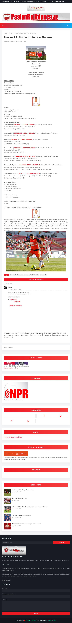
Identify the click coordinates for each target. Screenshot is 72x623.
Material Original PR (32, 275)
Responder (11, 297)
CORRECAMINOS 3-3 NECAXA (29, 165)
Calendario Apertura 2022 (29, 1)
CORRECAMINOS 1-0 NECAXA (24, 133)
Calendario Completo (11, 368)
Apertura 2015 (14, 275)
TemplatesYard (31, 620)
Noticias (16, 1)
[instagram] (11, 421)
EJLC (10, 287)
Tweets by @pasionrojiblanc (13, 437)
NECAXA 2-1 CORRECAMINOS (24, 124)
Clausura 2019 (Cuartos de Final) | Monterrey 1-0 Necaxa (30, 507)
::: (48, 1)
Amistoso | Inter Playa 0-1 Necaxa (22, 490)
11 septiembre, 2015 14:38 (15, 289)
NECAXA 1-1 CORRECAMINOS (21, 139)
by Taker (22, 275)
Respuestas (13, 300)
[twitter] (60, 416)
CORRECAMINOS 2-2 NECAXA (24, 156)
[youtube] (28, 421)
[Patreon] (11, 416)
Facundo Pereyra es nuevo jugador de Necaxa (26, 524)
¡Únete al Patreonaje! (57, 1)
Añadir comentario (15, 306)
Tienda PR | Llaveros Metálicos (21, 515)
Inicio (5, 33)
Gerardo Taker (9, 41)
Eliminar (18, 297)
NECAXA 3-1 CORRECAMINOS (29, 173)
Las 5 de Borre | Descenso (20, 498)
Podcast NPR (42, 1)
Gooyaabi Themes (51, 620)
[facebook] (44, 416)
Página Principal (7, 1)
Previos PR (11, 33)
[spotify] (28, 416)
